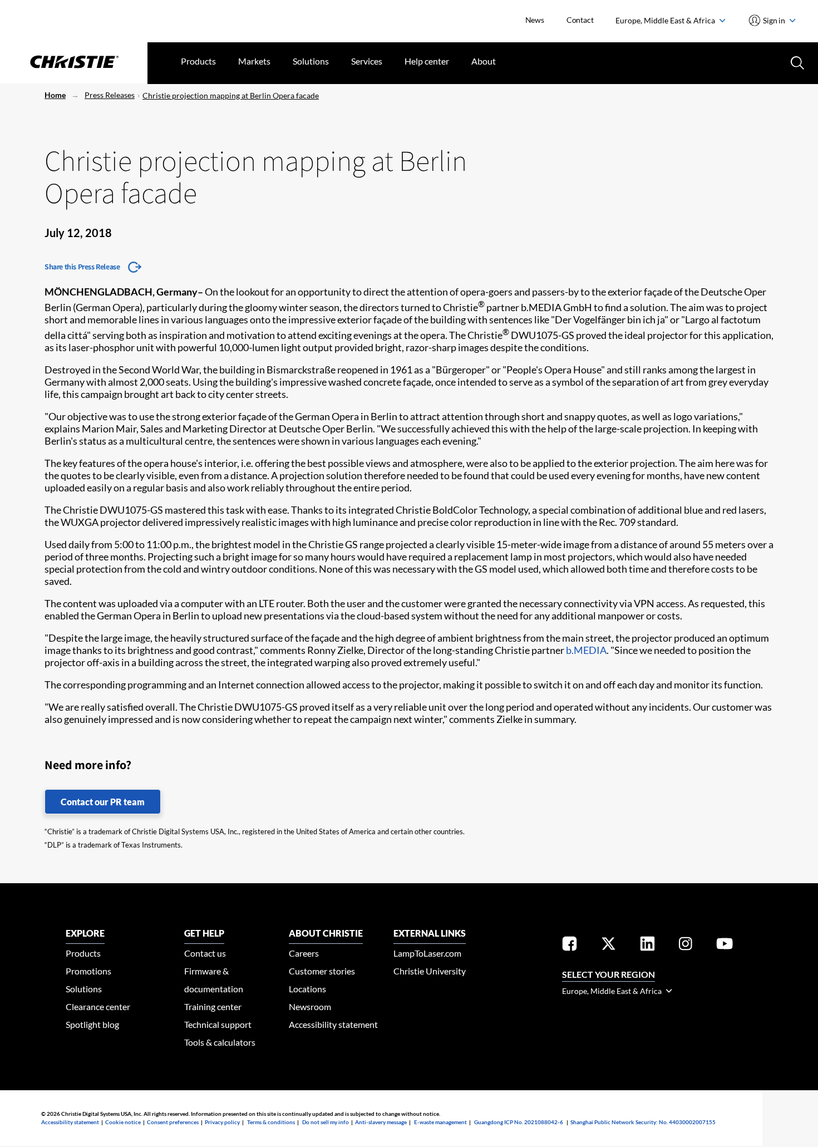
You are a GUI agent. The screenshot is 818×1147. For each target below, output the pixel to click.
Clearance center (98, 1006)
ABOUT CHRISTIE (326, 933)
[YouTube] (724, 946)
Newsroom (310, 1006)
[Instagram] (685, 946)
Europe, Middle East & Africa (666, 20)
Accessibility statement (333, 1024)
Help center (427, 61)
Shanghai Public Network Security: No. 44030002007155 (643, 1122)
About (483, 61)
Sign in (774, 20)
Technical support (218, 1024)
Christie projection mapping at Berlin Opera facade (230, 95)
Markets (254, 61)
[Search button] (796, 61)
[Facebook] (569, 946)
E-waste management (440, 1122)
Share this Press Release (82, 267)
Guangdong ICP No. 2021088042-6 (518, 1122)
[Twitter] (608, 946)
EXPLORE (85, 933)
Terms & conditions (271, 1122)
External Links (429, 933)
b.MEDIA (586, 650)
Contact (580, 19)
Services (366, 61)
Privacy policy (222, 1122)
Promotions (88, 971)
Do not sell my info (325, 1122)
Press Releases (110, 95)
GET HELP (204, 933)
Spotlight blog (92, 1024)
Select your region (608, 974)
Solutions (311, 61)
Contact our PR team (103, 801)
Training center (213, 1006)
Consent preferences (173, 1122)
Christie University (429, 971)
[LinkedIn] (647, 946)
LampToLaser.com (427, 953)
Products (198, 61)
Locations (307, 988)
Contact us (205, 953)
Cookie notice (123, 1122)
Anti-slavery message (381, 1122)
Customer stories (322, 971)
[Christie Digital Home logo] (74, 62)
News (534, 19)
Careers (304, 953)
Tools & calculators (219, 1042)
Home (55, 95)
